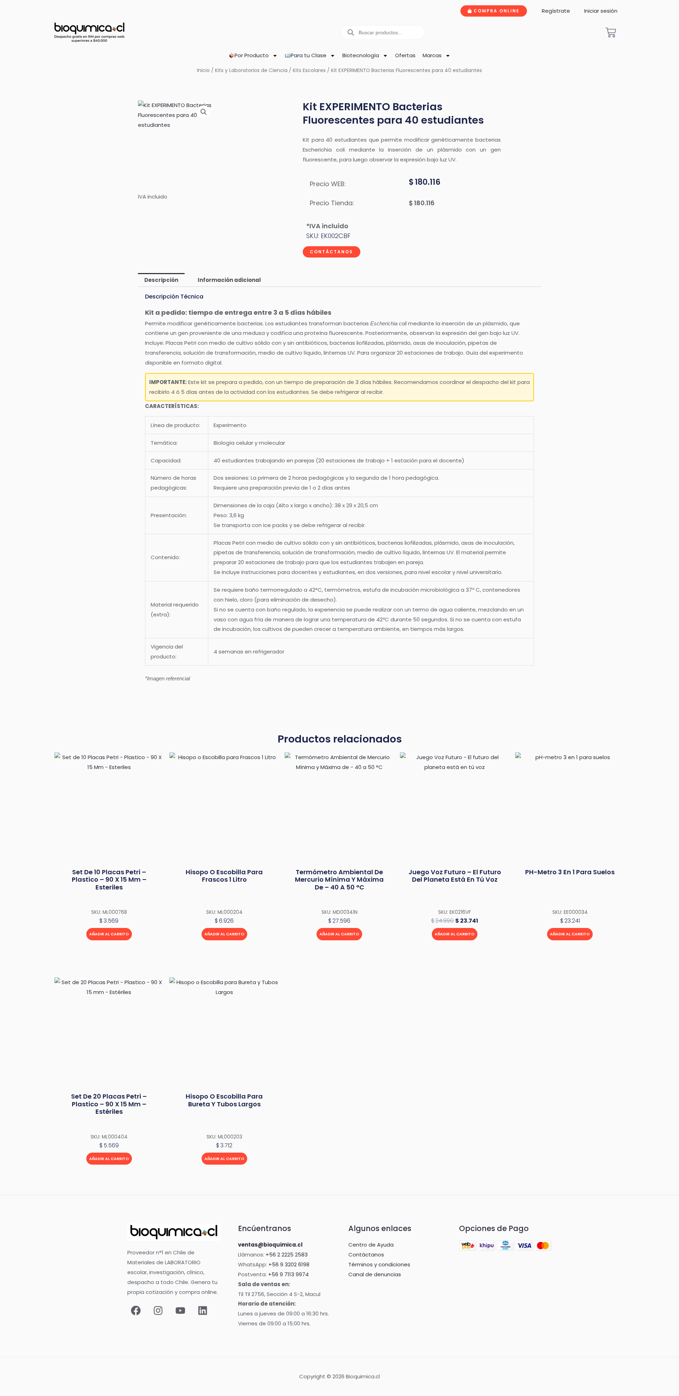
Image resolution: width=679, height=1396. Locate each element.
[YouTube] (180, 1310)
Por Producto (251, 55)
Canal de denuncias (374, 1274)
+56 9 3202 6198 (288, 1264)
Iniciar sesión (600, 10)
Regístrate (556, 10)
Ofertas (405, 55)
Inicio (203, 70)
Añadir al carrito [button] (109, 934)
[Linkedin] (202, 1310)
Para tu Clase (308, 55)
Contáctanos (331, 252)
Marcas (432, 55)
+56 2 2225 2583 (287, 1254)
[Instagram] (158, 1310)
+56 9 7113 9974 (288, 1274)
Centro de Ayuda (371, 1244)
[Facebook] (135, 1310)
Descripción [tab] (161, 280)
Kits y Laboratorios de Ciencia (251, 70)
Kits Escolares (309, 70)
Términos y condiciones (379, 1264)
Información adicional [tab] (229, 280)
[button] (203, 112)
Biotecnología (360, 55)
